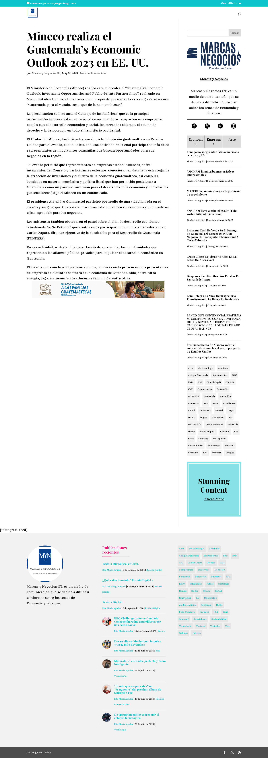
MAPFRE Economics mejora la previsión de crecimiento (213, 192)
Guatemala (205, 410)
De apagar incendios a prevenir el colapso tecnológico (136, 716)
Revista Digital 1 (112, 602)
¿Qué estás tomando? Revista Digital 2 (127, 580)
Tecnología (214, 445)
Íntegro (230, 452)
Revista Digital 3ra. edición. (120, 564)
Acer (190, 368)
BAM (190, 382)
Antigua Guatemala (198, 375)
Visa (205, 452)
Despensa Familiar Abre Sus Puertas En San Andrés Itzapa (213, 277)
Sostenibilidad (195, 445)
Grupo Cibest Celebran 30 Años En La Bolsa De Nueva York (211, 258)
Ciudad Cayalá (214, 382)
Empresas (193, 403)
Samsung (203, 438)
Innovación (218, 417)
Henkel (219, 410)
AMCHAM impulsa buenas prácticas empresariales (210, 173)
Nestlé (191, 431)
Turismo (229, 445)
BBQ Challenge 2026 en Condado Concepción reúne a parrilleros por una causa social (137, 621)
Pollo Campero (207, 431)
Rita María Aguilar (196, 161)
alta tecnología (205, 368)
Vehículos (193, 452)
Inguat (203, 417)
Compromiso (204, 389)
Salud (191, 438)
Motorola (233, 424)
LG (230, 417)
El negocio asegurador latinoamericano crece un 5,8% (213, 153)
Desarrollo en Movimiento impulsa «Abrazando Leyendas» (137, 642)
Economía (209, 396)
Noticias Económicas (93, 73)
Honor (191, 417)
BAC (234, 375)
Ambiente (223, 368)
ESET (215, 403)
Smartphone (219, 438)
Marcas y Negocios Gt (46, 73)
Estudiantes (229, 403)
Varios (161, 631)
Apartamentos (220, 375)
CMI (190, 389)
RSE (236, 431)
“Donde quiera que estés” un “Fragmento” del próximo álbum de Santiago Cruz (137, 689)
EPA (205, 403)
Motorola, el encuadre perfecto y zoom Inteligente (140, 662)
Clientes (230, 382)
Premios (224, 431)
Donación (193, 396)
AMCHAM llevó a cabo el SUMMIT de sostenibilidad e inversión (212, 212)
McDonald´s (194, 424)
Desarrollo (222, 389)
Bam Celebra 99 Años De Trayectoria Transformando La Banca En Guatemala (213, 297)
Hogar (231, 410)
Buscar (235, 32)
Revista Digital (154, 569)
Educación (225, 396)
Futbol (191, 410)
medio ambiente (214, 424)
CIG (200, 382)
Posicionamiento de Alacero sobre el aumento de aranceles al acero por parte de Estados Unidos (213, 348)
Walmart (216, 452)
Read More (215, 499)
